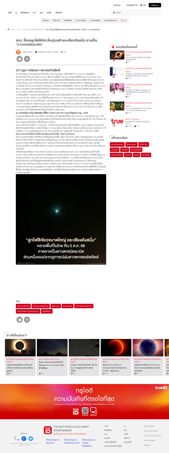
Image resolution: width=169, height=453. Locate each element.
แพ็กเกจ (127, 438)
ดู (16, 12)
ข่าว (18, 29)
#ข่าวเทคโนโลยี (136, 149)
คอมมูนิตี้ (127, 442)
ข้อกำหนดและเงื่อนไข (151, 431)
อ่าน (34, 12)
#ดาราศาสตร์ (67, 306)
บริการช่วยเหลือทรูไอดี (113, 446)
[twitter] (30, 438)
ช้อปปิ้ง (107, 438)
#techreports (131, 144)
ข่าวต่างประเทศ (111, 20)
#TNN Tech (144, 144)
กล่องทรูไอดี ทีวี (131, 5)
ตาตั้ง (49, 12)
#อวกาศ (128, 155)
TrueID (15, 5)
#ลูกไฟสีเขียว (46, 311)
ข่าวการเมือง (81, 20)
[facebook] (23, 438)
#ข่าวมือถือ (146, 155)
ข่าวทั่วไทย (68, 20)
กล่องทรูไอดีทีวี (110, 442)
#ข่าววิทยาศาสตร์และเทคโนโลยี (136, 52)
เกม (41, 12)
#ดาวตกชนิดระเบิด (23, 306)
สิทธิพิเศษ (25, 12)
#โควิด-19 (129, 119)
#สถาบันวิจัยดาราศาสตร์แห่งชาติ (28, 311)
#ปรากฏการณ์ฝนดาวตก (84, 306)
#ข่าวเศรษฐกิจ (44, 359)
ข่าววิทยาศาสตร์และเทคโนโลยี (33, 29)
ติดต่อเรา (147, 445)
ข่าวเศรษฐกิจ (95, 20)
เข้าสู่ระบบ (154, 5)
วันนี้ (10, 12)
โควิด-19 (56, 20)
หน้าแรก (46, 20)
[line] (16, 438)
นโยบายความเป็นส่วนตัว (152, 436)
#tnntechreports (117, 144)
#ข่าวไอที (125, 149)
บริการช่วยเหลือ (149, 440)
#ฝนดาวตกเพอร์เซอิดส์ (40, 306)
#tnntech (114, 149)
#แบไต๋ (136, 155)
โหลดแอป (117, 5)
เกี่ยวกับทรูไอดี (149, 426)
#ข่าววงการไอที (116, 155)
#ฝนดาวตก (56, 306)
